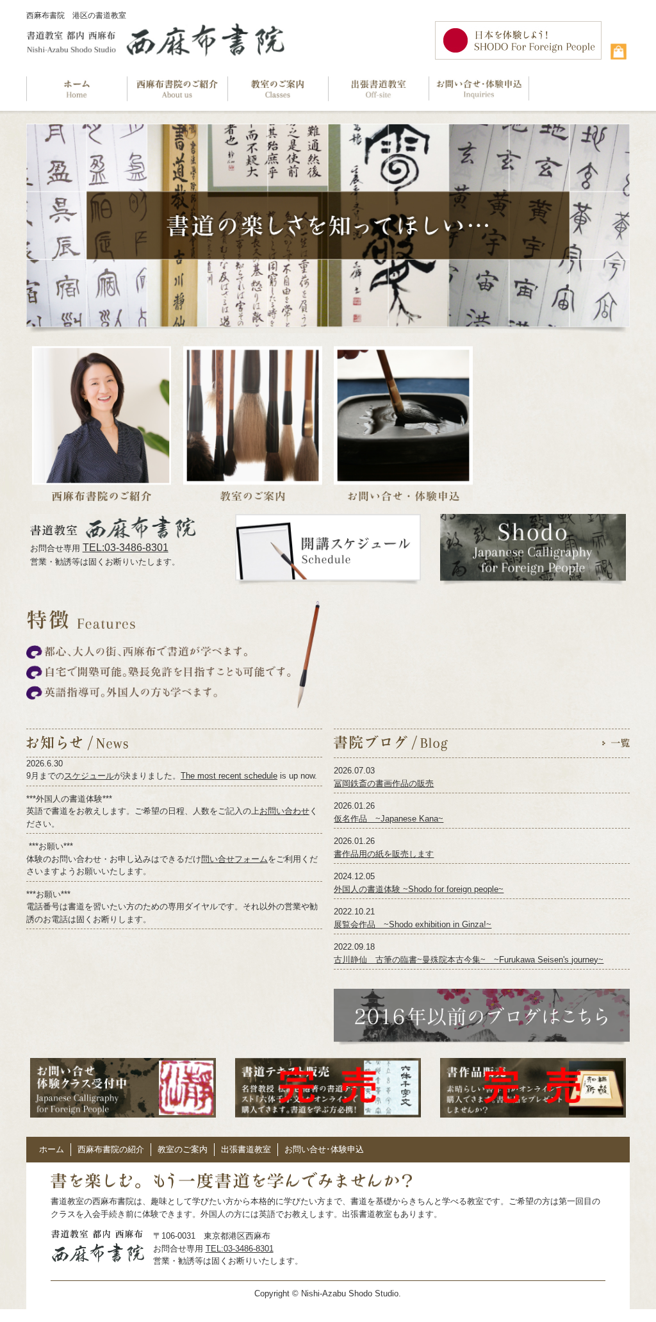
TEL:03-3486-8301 (125, 547)
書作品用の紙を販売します (384, 854)
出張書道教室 (246, 1149)
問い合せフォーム (234, 859)
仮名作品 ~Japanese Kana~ (388, 818)
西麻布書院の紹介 (111, 1149)
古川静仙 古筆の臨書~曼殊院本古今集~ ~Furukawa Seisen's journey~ (468, 959)
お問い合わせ (284, 811)
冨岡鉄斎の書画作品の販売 (384, 783)
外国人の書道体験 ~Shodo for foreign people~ (419, 889)
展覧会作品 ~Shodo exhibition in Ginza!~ (412, 924)
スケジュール (89, 776)
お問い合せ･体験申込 (324, 1149)
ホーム (51, 1149)
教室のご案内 (183, 1149)
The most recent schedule (229, 776)
